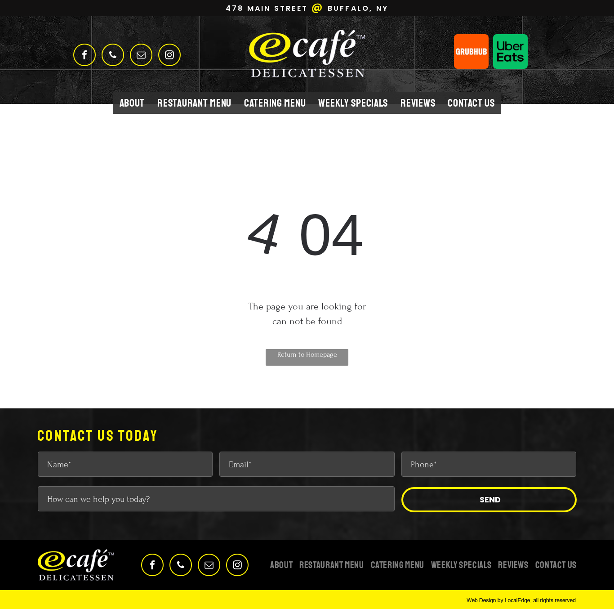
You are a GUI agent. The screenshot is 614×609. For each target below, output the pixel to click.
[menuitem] (132, 103)
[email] (141, 56)
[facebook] (84, 56)
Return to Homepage (307, 354)
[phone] (113, 56)
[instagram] (169, 56)
